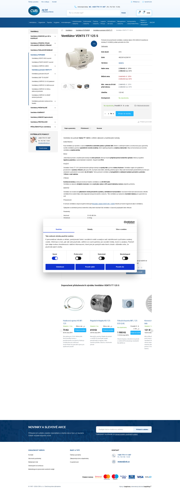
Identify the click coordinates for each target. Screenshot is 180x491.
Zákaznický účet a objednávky (79, 458)
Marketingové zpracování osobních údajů (41, 469)
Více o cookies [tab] (121, 229)
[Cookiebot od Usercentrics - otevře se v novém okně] (125, 222)
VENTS (121, 63)
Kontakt (54, 2)
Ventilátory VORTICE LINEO (40, 66)
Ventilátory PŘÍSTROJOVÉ (39, 122)
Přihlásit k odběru (142, 429)
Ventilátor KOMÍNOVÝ (38, 112)
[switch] (78, 258)
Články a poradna (33, 2)
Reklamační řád (33, 462)
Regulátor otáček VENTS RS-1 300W (103, 204)
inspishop (147, 486)
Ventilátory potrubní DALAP (40, 74)
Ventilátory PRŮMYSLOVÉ (39, 108)
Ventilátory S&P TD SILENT (40, 77)
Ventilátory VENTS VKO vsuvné (41, 58)
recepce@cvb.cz (44, 143)
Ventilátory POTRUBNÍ (38, 55)
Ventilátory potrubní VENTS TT (42, 70)
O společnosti (74, 462)
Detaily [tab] (90, 229)
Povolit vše (120, 267)
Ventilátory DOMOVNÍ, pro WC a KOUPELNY (41, 37)
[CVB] (41, 10)
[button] (141, 105)
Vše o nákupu (45, 2)
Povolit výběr (90, 267)
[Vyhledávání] (70, 13)
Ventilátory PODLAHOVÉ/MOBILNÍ (41, 50)
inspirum (127, 486)
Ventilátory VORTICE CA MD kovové (43, 85)
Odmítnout (60, 267)
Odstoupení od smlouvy (35, 466)
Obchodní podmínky (34, 458)
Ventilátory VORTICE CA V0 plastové (43, 81)
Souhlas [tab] (59, 229)
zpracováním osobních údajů (126, 434)
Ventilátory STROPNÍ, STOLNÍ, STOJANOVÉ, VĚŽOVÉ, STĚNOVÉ (41, 44)
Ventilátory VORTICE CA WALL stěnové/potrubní (41, 90)
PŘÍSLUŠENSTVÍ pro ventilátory (41, 127)
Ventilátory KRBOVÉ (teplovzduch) (42, 117)
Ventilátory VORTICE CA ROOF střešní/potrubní (41, 96)
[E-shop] (62, 30)
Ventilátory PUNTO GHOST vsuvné (42, 62)
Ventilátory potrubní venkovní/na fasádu (42, 102)
